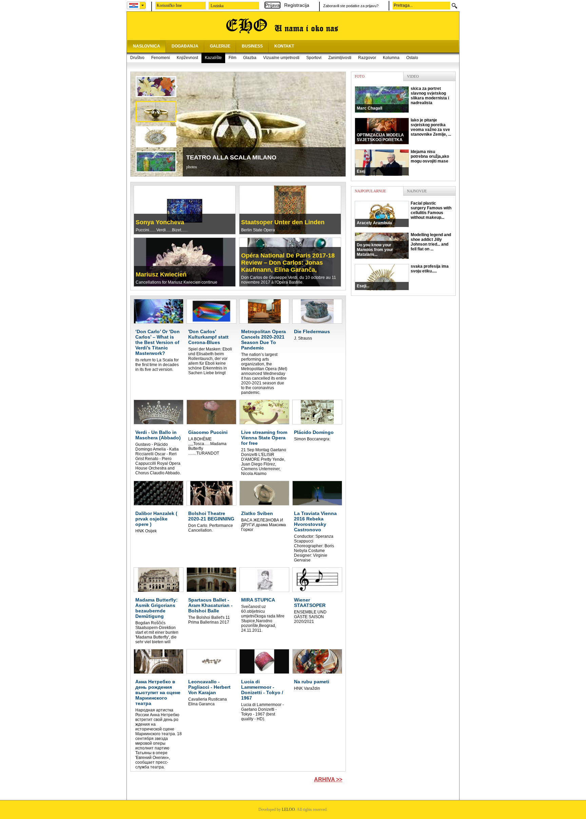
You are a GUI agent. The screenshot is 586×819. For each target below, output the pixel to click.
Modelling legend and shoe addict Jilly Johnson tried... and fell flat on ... (404, 244)
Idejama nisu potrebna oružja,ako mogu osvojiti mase (403, 161)
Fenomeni (160, 57)
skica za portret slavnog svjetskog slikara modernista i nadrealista (403, 98)
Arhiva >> (328, 779)
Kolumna (391, 57)
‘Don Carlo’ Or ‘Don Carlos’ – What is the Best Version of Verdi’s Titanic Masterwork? (157, 342)
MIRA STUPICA (258, 600)
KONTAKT (284, 46)
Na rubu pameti (311, 681)
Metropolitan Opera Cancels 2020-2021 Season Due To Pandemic (263, 339)
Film (232, 57)
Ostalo (412, 57)
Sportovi (313, 57)
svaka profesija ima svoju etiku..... (403, 276)
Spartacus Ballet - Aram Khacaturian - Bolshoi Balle (210, 605)
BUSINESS (252, 46)
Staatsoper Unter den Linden (283, 222)
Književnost (187, 57)
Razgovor (367, 57)
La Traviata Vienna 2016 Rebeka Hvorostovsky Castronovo (315, 521)
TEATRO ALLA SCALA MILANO (231, 157)
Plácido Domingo (314, 432)
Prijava (272, 5)
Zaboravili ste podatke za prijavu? (350, 6)
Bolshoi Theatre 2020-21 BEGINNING (211, 516)
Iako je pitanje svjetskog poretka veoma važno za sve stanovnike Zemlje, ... (404, 130)
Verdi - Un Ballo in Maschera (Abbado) (158, 435)
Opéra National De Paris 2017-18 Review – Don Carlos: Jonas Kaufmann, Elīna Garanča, (288, 262)
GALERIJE (220, 46)
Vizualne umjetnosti (281, 57)
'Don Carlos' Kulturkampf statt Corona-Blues (208, 337)
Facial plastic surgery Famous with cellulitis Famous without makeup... (404, 213)
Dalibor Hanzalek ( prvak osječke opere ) (156, 519)
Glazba (249, 57)
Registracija (296, 5)
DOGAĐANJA (185, 46)
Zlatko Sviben (257, 513)
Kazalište (213, 57)
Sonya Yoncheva (160, 222)
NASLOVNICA (146, 46)
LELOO (288, 809)
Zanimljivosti (339, 57)
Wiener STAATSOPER (310, 602)
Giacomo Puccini (208, 432)
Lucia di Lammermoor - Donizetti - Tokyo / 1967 (262, 690)
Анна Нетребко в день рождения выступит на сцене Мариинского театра (157, 692)
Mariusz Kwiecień (161, 274)
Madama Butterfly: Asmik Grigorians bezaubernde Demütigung (156, 608)
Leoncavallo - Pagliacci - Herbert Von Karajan (209, 687)
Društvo (137, 57)
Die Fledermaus (312, 331)
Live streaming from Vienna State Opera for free (264, 438)
